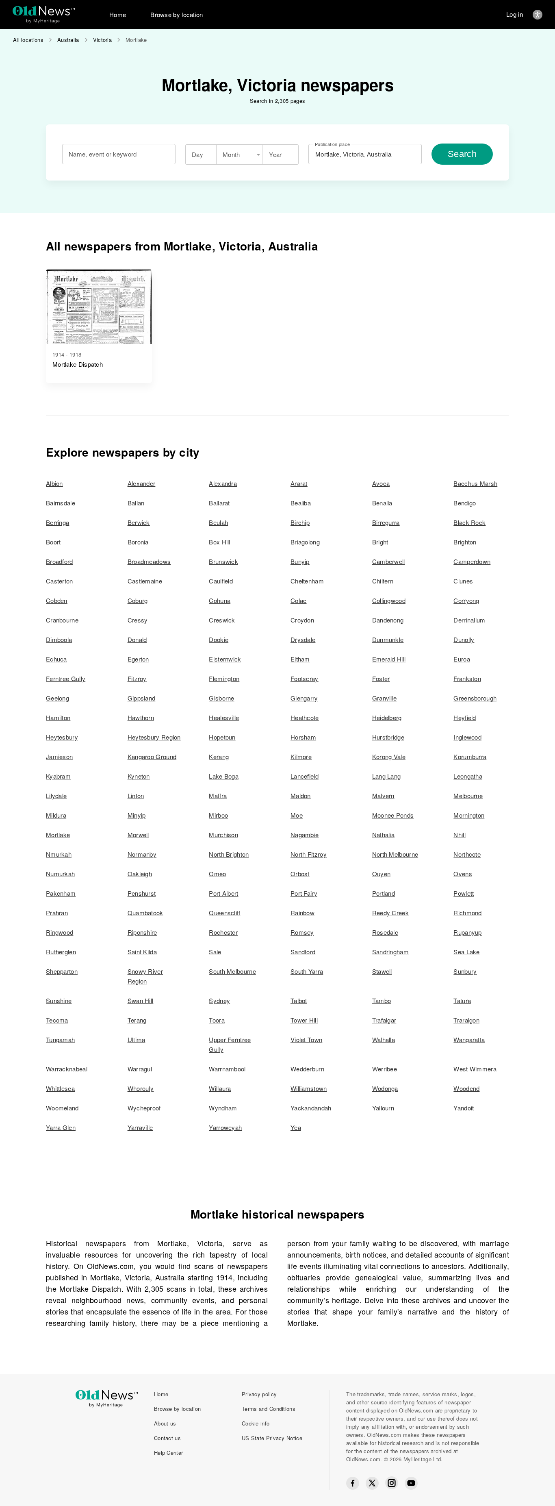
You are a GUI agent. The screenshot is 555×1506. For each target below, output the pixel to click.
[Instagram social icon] (391, 1483)
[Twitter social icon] (372, 1483)
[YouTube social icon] (411, 1483)
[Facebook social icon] (352, 1483)
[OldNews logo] (44, 10)
